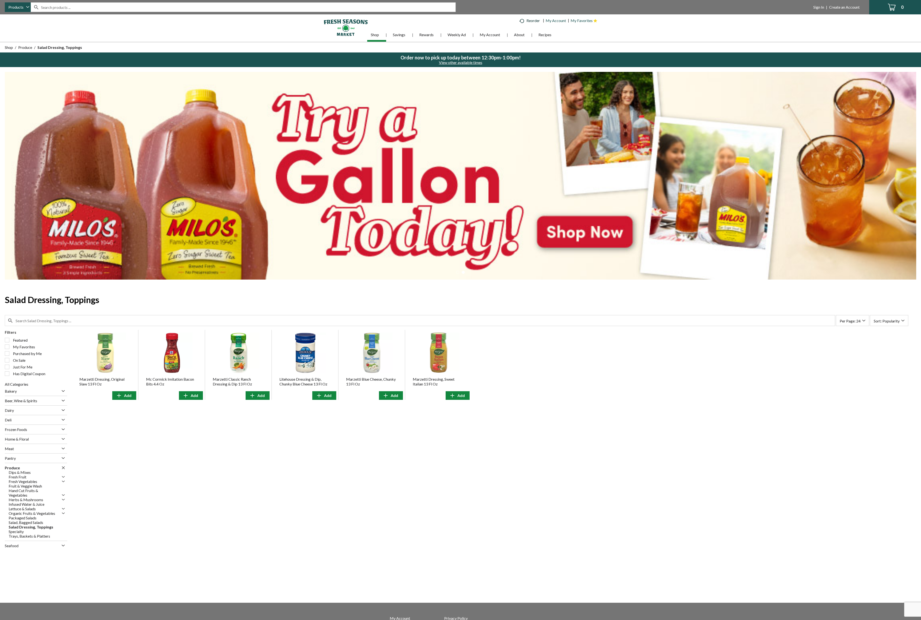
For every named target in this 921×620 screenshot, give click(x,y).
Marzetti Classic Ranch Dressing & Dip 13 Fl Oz (232, 381)
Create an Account (844, 7)
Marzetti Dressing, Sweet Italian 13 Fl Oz (434, 381)
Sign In (818, 7)
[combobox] (18, 7)
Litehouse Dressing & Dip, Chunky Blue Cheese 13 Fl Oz (303, 381)
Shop (9, 47)
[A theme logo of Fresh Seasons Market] (346, 27)
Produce (25, 47)
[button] (460, 175)
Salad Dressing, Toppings (59, 47)
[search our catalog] (36, 7)
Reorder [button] (533, 20)
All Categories (16, 384)
